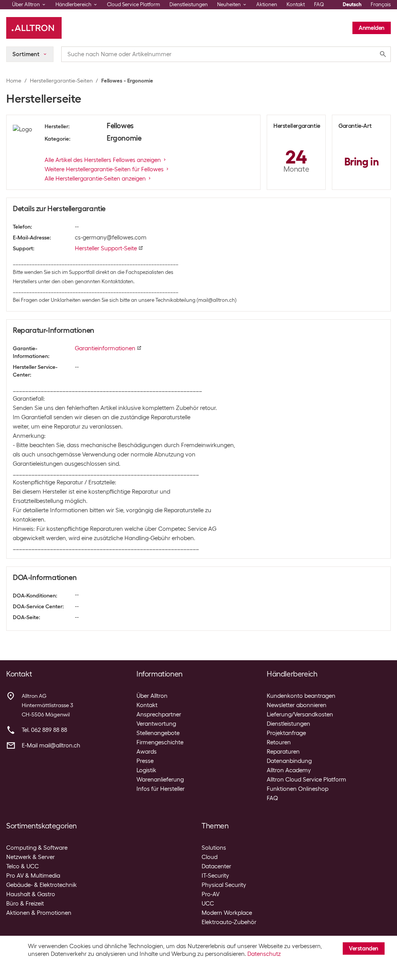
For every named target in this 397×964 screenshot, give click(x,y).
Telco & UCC (22, 866)
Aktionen (266, 4)
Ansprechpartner (158, 714)
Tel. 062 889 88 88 (44, 729)
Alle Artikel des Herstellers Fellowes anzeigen (103, 160)
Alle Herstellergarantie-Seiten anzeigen (95, 178)
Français (381, 4)
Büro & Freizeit (25, 903)
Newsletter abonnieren (296, 705)
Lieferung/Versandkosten (300, 714)
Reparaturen (283, 751)
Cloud (209, 857)
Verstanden (363, 948)
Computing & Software (36, 847)
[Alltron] (34, 28)
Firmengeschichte (159, 742)
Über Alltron (151, 695)
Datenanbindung (289, 760)
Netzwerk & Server (30, 857)
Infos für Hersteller (160, 788)
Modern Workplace (227, 912)
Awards (146, 751)
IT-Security (215, 875)
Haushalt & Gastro (30, 894)
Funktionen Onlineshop (297, 788)
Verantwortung (156, 723)
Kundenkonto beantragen (301, 695)
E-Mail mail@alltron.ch (51, 745)
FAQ (319, 4)
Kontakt (296, 4)
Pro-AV (210, 894)
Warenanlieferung (160, 779)
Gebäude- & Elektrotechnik (41, 884)
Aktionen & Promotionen (38, 912)
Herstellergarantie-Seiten (61, 80)
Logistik (146, 770)
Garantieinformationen (105, 348)
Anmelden (372, 27)
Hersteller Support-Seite (106, 248)
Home (13, 80)
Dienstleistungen (188, 4)
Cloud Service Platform (133, 4)
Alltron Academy (289, 770)
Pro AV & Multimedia (33, 875)
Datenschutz (264, 953)
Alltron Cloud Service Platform (306, 779)
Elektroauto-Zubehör (229, 922)
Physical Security (224, 884)
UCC (208, 903)
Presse (145, 760)
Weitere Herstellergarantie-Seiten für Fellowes (104, 169)
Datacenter (216, 866)
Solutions (214, 847)
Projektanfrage (286, 733)
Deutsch (352, 4)
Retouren (279, 742)
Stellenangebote (158, 733)
